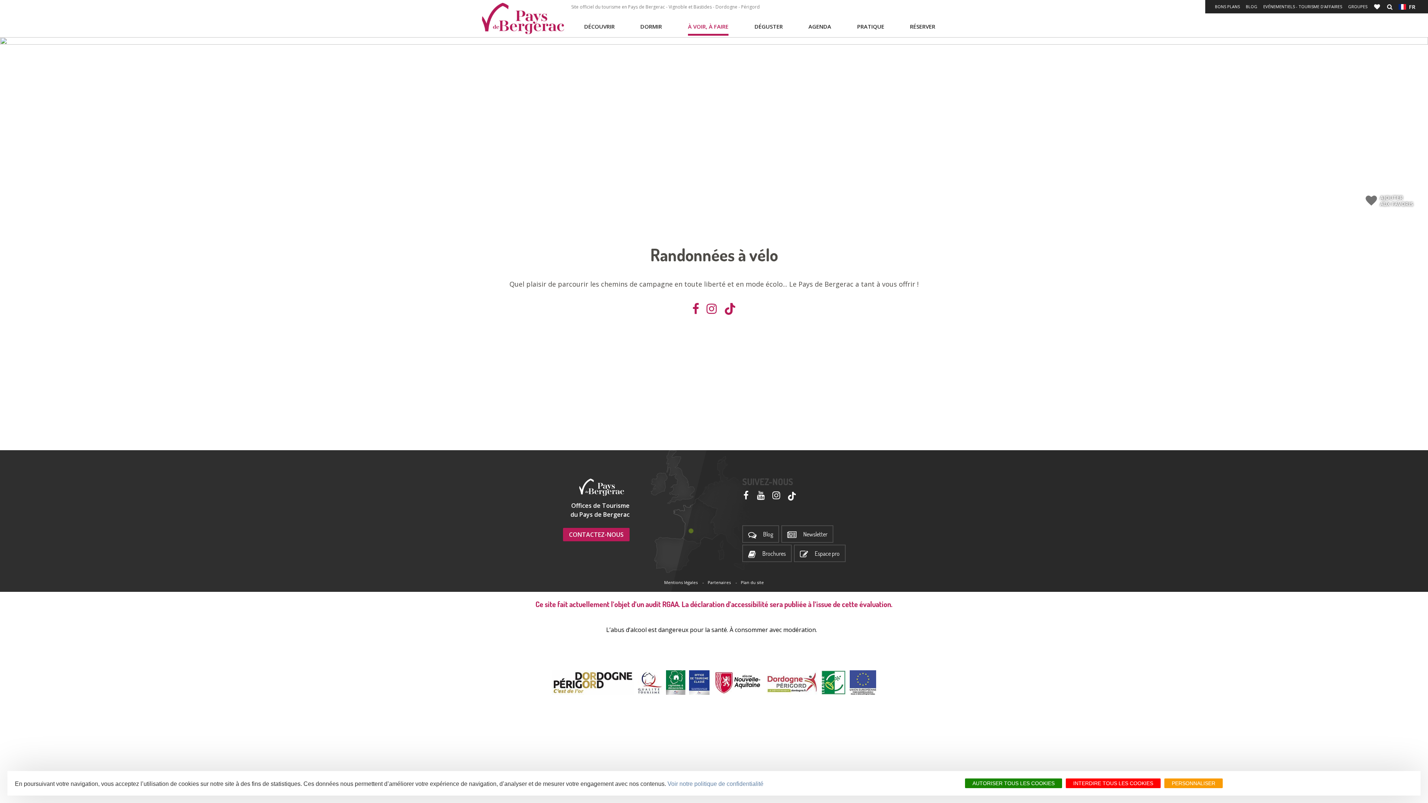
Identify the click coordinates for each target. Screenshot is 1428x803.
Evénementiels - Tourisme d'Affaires (1302, 6)
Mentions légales (681, 582)
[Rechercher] (1390, 7)
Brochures (774, 553)
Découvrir (599, 26)
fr (1410, 6)
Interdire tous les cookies (1113, 783)
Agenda (819, 26)
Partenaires (719, 582)
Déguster (769, 26)
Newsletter (815, 534)
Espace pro (827, 553)
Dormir (651, 26)
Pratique (870, 26)
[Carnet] (1378, 6)
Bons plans (1227, 6)
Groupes (1357, 6)
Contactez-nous (596, 535)
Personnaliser (1193, 783)
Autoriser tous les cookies (1013, 783)
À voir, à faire (708, 26)
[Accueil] (523, 18)
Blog (1251, 6)
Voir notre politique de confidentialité (715, 784)
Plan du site (752, 582)
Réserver (922, 26)
